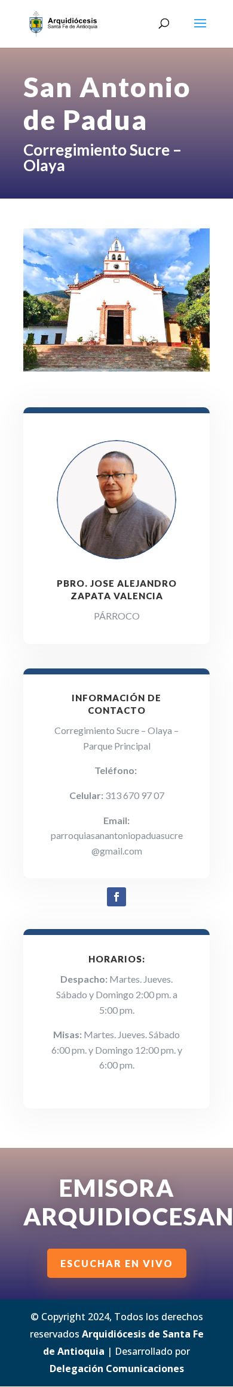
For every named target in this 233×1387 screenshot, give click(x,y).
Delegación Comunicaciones (117, 1368)
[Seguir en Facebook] (116, 896)
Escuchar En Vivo (116, 1263)
